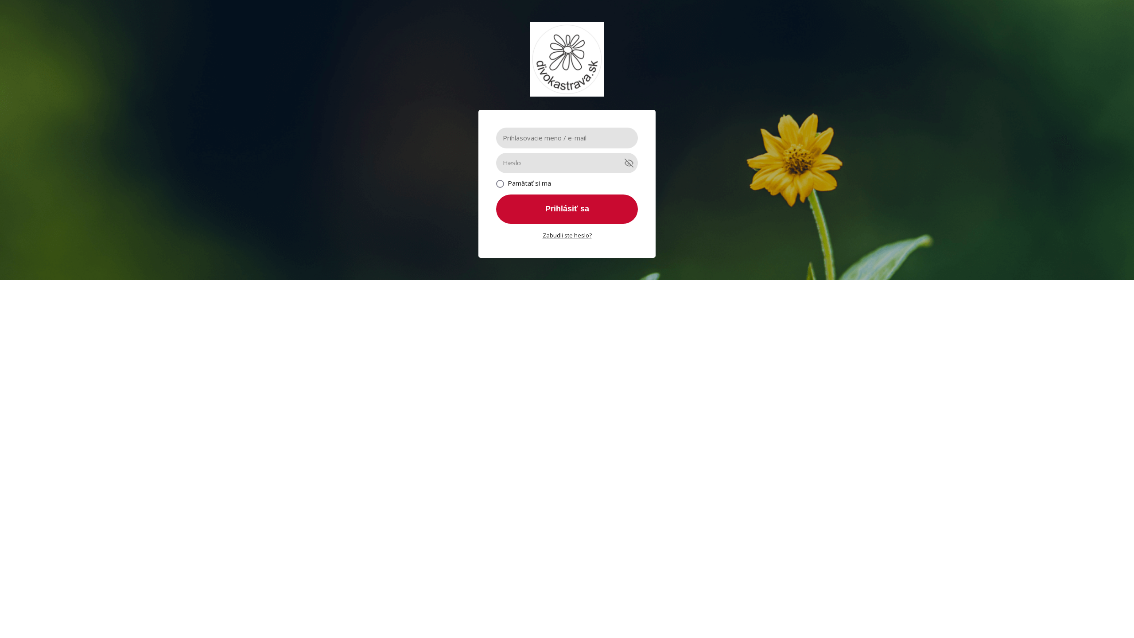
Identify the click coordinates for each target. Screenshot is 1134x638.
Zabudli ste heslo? (567, 235)
